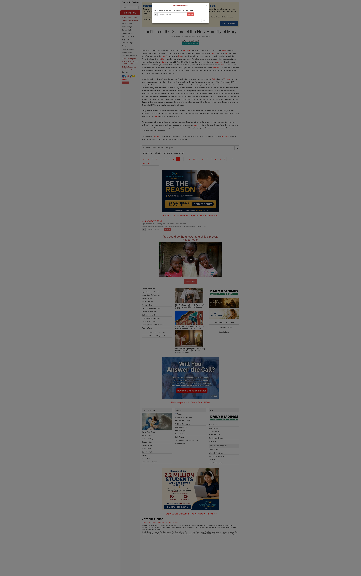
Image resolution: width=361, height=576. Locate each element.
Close (204, 20)
